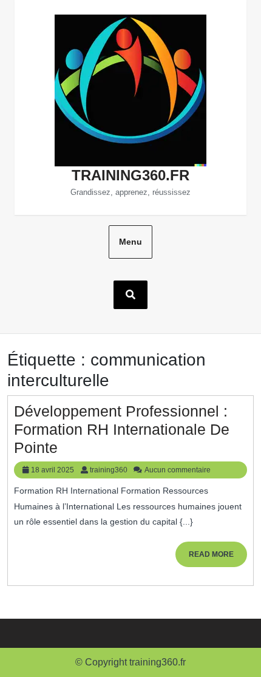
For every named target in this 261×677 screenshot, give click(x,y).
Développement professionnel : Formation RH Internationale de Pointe (121, 429)
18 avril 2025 (52, 470)
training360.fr (130, 175)
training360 (108, 470)
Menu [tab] (130, 242)
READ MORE (218, 558)
